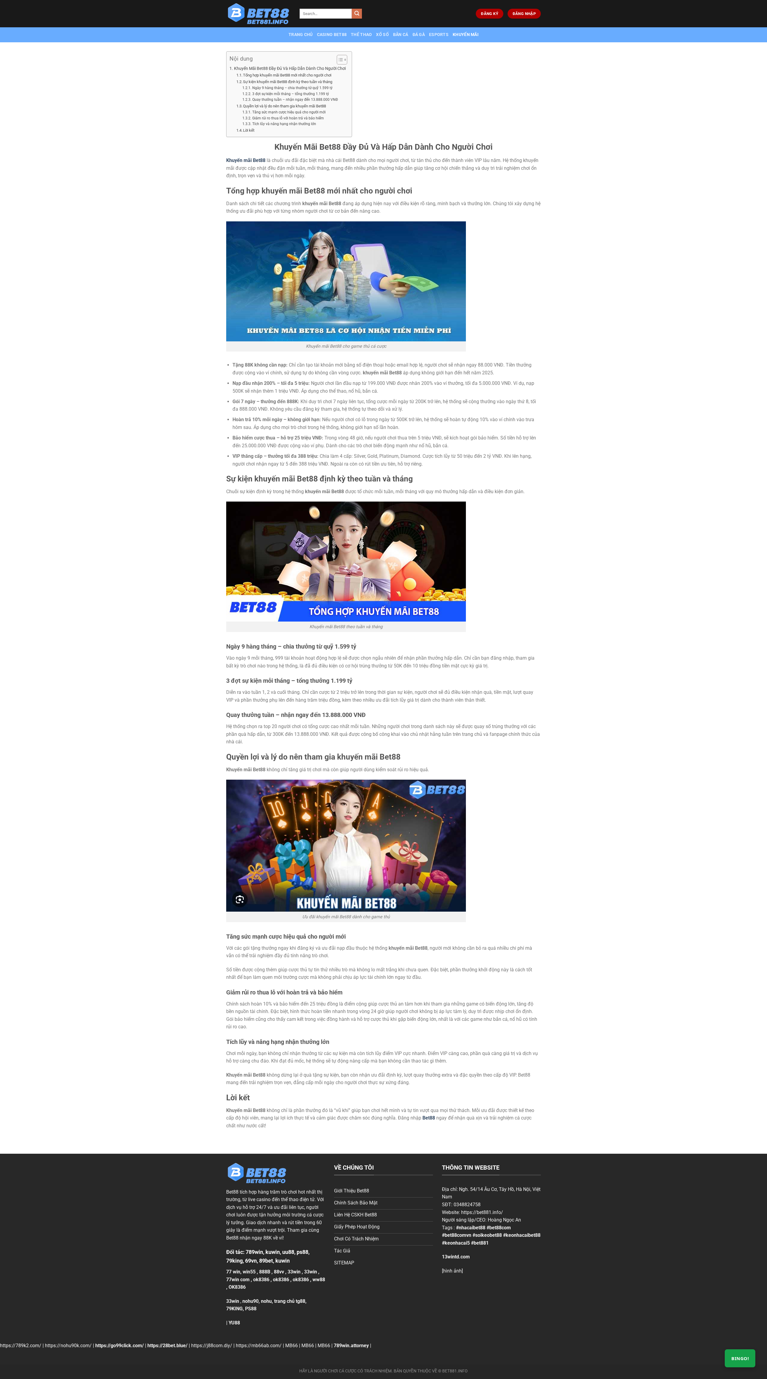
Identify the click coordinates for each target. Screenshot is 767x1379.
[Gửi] (357, 14)
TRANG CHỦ (301, 34)
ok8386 (261, 1279)
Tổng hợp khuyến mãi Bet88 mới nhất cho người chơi (287, 75)
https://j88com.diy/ (211, 1345)
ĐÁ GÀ (419, 34)
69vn (251, 1261)
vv (281, 1272)
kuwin (272, 1252)
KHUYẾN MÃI (465, 34)
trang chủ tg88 (289, 1301)
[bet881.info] (258, 14)
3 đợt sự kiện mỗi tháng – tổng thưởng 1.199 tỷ (290, 94)
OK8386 (237, 1287)
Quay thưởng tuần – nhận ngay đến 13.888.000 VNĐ (295, 99)
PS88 (250, 1309)
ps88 (302, 1252)
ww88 (318, 1279)
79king (234, 1261)
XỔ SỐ (382, 34)
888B (264, 1272)
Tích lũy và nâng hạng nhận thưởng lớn (284, 124)
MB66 (291, 1345)
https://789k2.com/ (20, 1345)
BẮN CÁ (400, 34)
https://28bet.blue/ (167, 1345)
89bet (266, 1261)
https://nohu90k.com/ (68, 1345)
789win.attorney (351, 1345)
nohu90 (250, 1301)
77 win (233, 1272)
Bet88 (232, 1192)
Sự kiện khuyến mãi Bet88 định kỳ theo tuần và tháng (288, 81)
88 (276, 1272)
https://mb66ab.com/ (259, 1345)
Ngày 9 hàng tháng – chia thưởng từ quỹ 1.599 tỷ (292, 88)
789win (254, 1252)
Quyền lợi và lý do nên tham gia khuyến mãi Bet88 (284, 106)
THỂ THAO (361, 34)
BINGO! (740, 1358)
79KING (234, 1309)
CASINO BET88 (332, 34)
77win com (238, 1279)
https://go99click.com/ (119, 1345)
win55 (249, 1272)
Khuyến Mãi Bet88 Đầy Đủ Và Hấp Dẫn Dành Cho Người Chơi (290, 68)
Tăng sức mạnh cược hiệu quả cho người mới (288, 112)
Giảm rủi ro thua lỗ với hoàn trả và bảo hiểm (288, 118)
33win (294, 1272)
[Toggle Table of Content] (339, 60)
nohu (266, 1301)
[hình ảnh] (452, 1271)
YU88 (234, 1323)
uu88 (288, 1252)
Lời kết (248, 130)
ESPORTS (439, 34)
